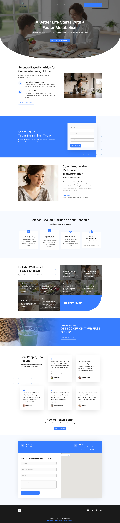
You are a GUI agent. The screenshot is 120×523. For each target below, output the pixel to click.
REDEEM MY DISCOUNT (68, 338)
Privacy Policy (50, 520)
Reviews (66, 5)
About (71, 5)
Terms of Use (58, 520)
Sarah (66, 195)
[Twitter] (92, 510)
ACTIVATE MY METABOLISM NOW (60, 40)
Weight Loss (59, 5)
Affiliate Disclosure (68, 520)
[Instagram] (96, 510)
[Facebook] (88, 510)
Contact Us (78, 5)
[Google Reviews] (101, 510)
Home (51, 5)
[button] (93, 5)
